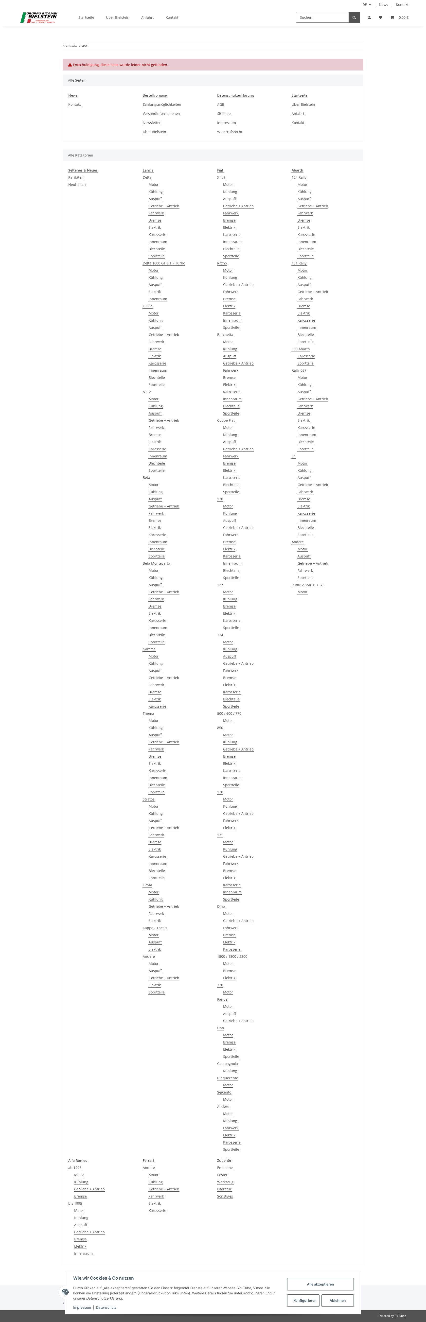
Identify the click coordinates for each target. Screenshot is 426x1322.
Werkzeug (225, 1182)
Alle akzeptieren (320, 1284)
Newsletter (152, 122)
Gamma (149, 649)
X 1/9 (221, 177)
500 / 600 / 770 (229, 713)
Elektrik (155, 227)
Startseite (86, 17)
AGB (220, 104)
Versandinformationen (161, 113)
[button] (369, 17)
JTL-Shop (400, 1316)
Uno (220, 1028)
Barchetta (225, 334)
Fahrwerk (156, 213)
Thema (148, 713)
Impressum (226, 122)
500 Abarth (301, 349)
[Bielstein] (40, 17)
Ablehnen (338, 1300)
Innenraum (158, 241)
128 (220, 499)
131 (220, 835)
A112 (147, 391)
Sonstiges (225, 1196)
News (383, 4)
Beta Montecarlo (156, 563)
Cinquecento (227, 1078)
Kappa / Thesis (155, 927)
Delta (147, 177)
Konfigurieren (305, 1300)
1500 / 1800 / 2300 (232, 956)
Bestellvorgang (155, 95)
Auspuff (155, 198)
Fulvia (147, 306)
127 (220, 584)
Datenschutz (106, 1307)
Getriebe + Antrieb (164, 206)
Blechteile (157, 248)
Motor (154, 184)
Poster (222, 1174)
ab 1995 (74, 1167)
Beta (146, 477)
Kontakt (402, 4)
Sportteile (157, 256)
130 (220, 792)
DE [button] (364, 4)
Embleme (225, 1167)
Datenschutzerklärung (235, 95)
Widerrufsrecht (229, 131)
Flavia (147, 885)
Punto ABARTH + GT (308, 584)
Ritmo (222, 263)
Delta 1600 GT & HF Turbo (164, 263)
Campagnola (227, 1063)
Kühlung (156, 191)
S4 (294, 456)
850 (220, 727)
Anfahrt (147, 17)
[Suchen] (354, 17)
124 (220, 634)
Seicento (224, 1092)
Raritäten (76, 177)
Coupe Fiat (226, 420)
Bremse (155, 220)
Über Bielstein (117, 17)
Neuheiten (77, 184)
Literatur (224, 1189)
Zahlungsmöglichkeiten (162, 104)
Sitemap (224, 113)
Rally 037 (299, 370)
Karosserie (157, 234)
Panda (222, 999)
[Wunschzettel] (380, 17)
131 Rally (299, 263)
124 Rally (299, 177)
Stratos (148, 799)
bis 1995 (75, 1203)
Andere (149, 956)
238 (220, 985)
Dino (221, 906)
